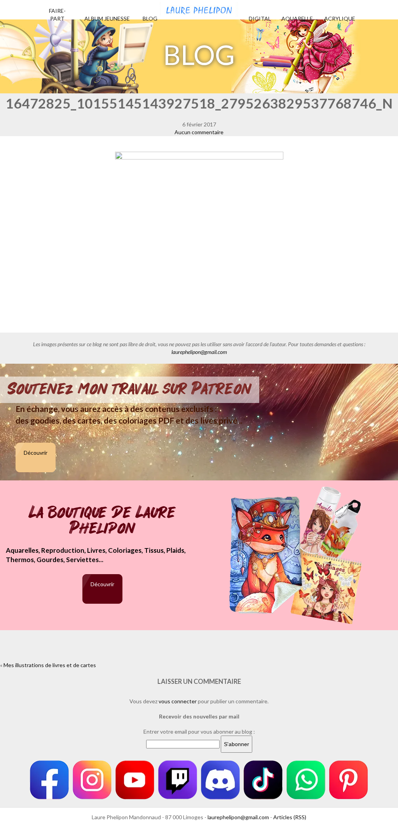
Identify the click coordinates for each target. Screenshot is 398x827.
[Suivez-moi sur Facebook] (49, 779)
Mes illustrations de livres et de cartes (49, 665)
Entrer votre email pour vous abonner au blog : (199, 731)
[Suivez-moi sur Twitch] (177, 779)
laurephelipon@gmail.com (199, 352)
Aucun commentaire (199, 132)
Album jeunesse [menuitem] (107, 18)
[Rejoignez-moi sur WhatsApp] (305, 779)
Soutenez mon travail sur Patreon (129, 389)
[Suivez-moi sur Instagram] (92, 779)
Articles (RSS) (289, 817)
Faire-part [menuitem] (57, 14)
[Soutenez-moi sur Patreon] (348, 779)
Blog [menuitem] (150, 18)
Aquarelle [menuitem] (297, 18)
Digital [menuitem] (260, 18)
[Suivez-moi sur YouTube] (134, 779)
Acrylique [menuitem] (339, 18)
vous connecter (178, 701)
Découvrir (35, 452)
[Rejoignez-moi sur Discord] (220, 779)
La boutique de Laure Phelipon (102, 521)
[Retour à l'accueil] (199, 8)
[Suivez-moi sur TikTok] (263, 779)
